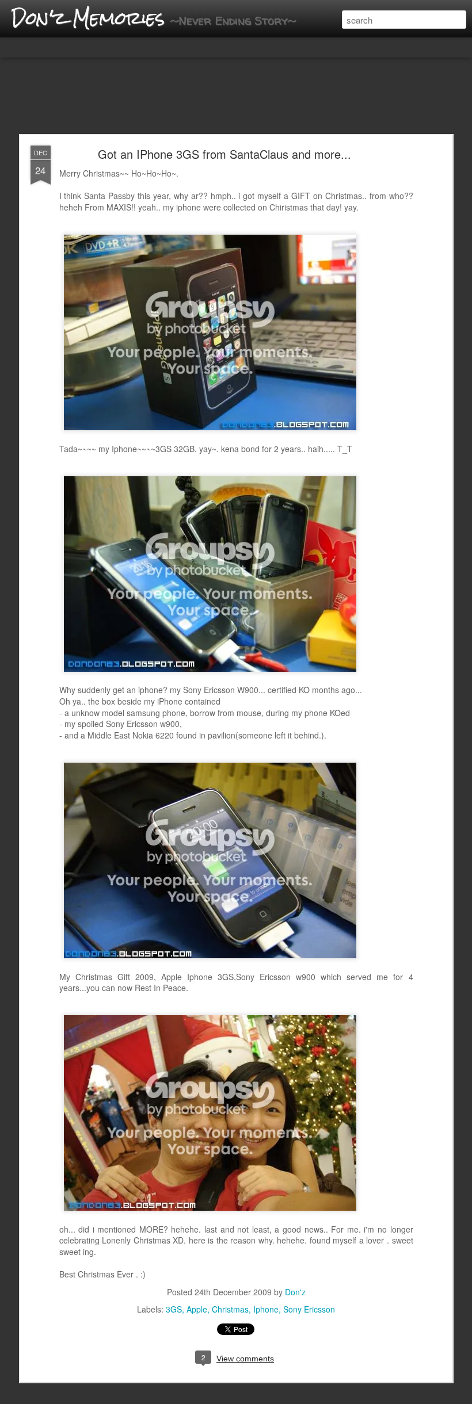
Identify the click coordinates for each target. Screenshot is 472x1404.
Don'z (295, 1292)
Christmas (230, 1309)
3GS (174, 1309)
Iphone (266, 1309)
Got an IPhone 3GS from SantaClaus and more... (224, 154)
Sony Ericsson (309, 1309)
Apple (196, 1309)
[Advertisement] (236, 97)
